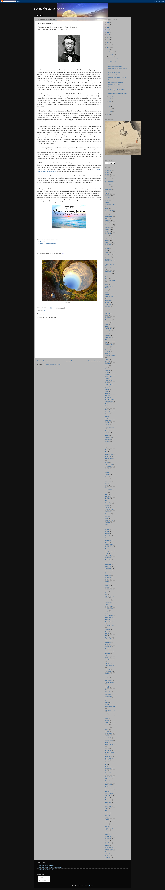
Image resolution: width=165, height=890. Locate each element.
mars (110, 106)
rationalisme (108, 704)
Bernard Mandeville (110, 744)
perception (107, 257)
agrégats (107, 359)
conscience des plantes (108, 471)
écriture (107, 729)
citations (107, 678)
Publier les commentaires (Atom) (52, 364)
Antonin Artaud (109, 740)
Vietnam (107, 813)
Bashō (106, 494)
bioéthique (107, 673)
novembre (111, 54)
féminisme (107, 361)
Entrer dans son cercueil (114, 72)
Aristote (107, 531)
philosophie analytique (108, 584)
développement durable (108, 686)
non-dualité (108, 222)
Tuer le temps (111, 64)
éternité (107, 731)
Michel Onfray (108, 651)
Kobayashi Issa (109, 454)
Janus (106, 770)
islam (106, 382)
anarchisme (108, 564)
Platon (106, 409)
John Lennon (108, 779)
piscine (107, 587)
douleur (107, 309)
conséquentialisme (109, 682)
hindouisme (108, 836)
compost (107, 822)
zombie (107, 722)
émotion (107, 529)
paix (106, 368)
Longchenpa (108, 540)
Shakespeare (108, 806)
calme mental (108, 380)
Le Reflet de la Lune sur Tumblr (45, 869)
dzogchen (107, 347)
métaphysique (108, 189)
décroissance (108, 571)
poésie (106, 176)
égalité (106, 604)
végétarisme (108, 238)
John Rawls (108, 642)
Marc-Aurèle (108, 437)
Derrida (107, 631)
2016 (108, 44)
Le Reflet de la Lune (49, 8)
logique (107, 845)
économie (107, 727)
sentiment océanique (110, 706)
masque (107, 333)
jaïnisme (107, 841)
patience (107, 700)
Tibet (106, 808)
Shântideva (108, 179)
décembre (111, 52)
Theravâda (107, 663)
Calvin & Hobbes (109, 622)
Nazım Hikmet (108, 795)
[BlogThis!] (59, 308)
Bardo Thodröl (109, 617)
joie (106, 276)
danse (106, 824)
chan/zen (107, 193)
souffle (107, 326)
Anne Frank (108, 738)
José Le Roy (108, 535)
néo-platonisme (109, 849)
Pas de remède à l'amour (114, 84)
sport (106, 714)
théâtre (107, 525)
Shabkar (107, 657)
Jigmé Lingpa (108, 638)
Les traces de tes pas (113, 80)
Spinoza (107, 414)
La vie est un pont (112, 87)
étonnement (108, 857)
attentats (107, 468)
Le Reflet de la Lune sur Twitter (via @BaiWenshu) (49, 867)
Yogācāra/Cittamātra (110, 355)
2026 (108, 22)
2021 (108, 32)
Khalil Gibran (108, 784)
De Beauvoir (108, 750)
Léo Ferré (107, 542)
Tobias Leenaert (109, 464)
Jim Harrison (108, 776)
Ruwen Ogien (108, 503)
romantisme (108, 422)
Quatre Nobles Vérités (108, 377)
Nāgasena (107, 313)
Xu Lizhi (107, 815)
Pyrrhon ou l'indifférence (114, 59)
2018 (108, 39)
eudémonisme (108, 274)
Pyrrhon (107, 302)
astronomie (108, 511)
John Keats (108, 640)
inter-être (107, 363)
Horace (107, 766)
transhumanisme (109, 716)
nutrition (107, 579)
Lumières (107, 322)
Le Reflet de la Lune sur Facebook (45, 865)
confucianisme (108, 568)
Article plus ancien (94, 361)
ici (63, 253)
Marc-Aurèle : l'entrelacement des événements (116, 90)
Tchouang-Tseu (109, 509)
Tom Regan (108, 555)
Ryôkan (107, 462)
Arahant (107, 613)
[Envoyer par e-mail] (57, 308)
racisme (107, 702)
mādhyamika (108, 385)
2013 (108, 114)
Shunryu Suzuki (109, 551)
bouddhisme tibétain (110, 204)
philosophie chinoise (110, 280)
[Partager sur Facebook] (62, 308)
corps (106, 290)
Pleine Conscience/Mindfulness (110, 341)
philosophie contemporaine (108, 259)
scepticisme (108, 227)
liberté (106, 278)
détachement (108, 271)
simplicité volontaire (110, 446)
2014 (108, 49)
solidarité (107, 370)
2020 (108, 34)
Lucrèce (107, 791)
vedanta (107, 720)
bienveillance (108, 255)
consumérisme (108, 680)
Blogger (91, 885)
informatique (108, 692)
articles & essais (109, 466)
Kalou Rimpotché (109, 781)
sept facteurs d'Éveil (110, 710)
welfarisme (108, 602)
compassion (108, 229)
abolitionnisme (108, 344)
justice (106, 477)
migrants (107, 479)
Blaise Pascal (108, 320)
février (110, 109)
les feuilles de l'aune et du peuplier (47, 243)
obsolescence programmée (108, 696)
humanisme (108, 244)
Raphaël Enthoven (109, 458)
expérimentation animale (109, 829)
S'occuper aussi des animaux (115, 66)
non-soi (107, 366)
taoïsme (107, 372)
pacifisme (107, 441)
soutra (106, 236)
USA (106, 811)
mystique (107, 294)
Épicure (107, 431)
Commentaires (42, 880)
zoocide (107, 724)
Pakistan (107, 798)
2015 (108, 47)
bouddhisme (108, 170)
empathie (107, 418)
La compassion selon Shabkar (115, 82)
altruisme (107, 306)
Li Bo (106, 538)
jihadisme (107, 349)
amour (43, 310)
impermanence (108, 216)
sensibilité (107, 522)
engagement (108, 233)
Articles (41, 877)
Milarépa (107, 501)
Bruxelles (107, 533)
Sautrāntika (108, 412)
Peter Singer (108, 456)
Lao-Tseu (107, 787)
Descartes (107, 435)
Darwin (107, 748)
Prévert (107, 549)
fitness (106, 832)
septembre (111, 96)
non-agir (107, 483)
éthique (107, 174)
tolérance (107, 527)
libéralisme (108, 439)
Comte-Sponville (109, 625)
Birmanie (107, 498)
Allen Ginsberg (109, 608)
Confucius (107, 629)
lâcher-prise (108, 514)
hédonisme (108, 420)
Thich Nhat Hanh (109, 665)
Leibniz (107, 644)
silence (107, 391)
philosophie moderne (108, 247)
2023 (108, 27)
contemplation (108, 185)
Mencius (107, 649)
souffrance (107, 220)
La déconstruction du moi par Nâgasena (118, 93)
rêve (106, 487)
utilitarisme (108, 600)
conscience (108, 187)
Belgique (107, 393)
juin (110, 104)
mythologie (108, 694)
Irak (106, 635)
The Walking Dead (109, 660)
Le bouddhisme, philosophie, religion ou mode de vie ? (117, 69)
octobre (111, 57)
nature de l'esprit (109, 296)
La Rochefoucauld (109, 406)
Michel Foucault (109, 546)
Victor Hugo (108, 560)
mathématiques (109, 847)
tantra (106, 594)
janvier (110, 111)
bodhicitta (107, 200)
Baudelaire (108, 496)
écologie (107, 240)
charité (107, 819)
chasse (106, 676)
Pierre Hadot (108, 802)
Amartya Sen (108, 735)
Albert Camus (108, 606)
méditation (107, 172)
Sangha (107, 505)
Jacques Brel (108, 768)
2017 (108, 42)
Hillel (106, 764)
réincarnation (108, 444)
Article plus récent (43, 361)
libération (107, 317)
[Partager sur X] (60, 308)
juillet (110, 101)
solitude (107, 425)
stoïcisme (107, 351)
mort (106, 292)
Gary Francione (109, 401)
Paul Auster (108, 800)
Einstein (107, 633)
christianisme (108, 328)
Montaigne (108, 337)
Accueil (39, 15)
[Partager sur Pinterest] (64, 308)
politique (107, 191)
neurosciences (108, 481)
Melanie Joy (108, 646)
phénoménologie (109, 520)
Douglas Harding (109, 752)
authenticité (108, 566)
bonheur (107, 231)
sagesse (107, 214)
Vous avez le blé (112, 61)
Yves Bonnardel (109, 671)
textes (106, 250)
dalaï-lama (107, 474)
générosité (107, 331)
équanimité (108, 300)
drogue (107, 826)
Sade (106, 655)
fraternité (107, 834)
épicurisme (108, 433)
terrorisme (107, 374)
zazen (106, 492)
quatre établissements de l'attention (109, 264)
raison (106, 485)
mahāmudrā (108, 575)
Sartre (106, 804)
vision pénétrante (109, 427)
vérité (106, 353)
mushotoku (108, 577)
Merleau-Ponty (109, 544)
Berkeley (107, 742)
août (110, 99)
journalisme (108, 843)
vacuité (107, 218)
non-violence (108, 311)
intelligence (108, 838)
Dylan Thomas (108, 756)
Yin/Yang (107, 669)
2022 (108, 29)
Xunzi (106, 817)
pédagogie (107, 387)
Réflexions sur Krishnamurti (115, 75)
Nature (107, 202)
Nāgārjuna (107, 242)
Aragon (107, 611)
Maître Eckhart (109, 793)
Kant (106, 403)
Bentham (107, 619)
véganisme (107, 195)
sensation (107, 335)
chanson (107, 416)
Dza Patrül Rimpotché (108, 396)
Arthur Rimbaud (109, 615)
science (107, 389)
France (107, 449)
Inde (106, 452)
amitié (106, 562)
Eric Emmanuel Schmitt (109, 758)
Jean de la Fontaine (110, 773)
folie (106, 689)
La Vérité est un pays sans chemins (117, 77)
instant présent (108, 225)
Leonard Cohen (109, 789)
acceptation (108, 304)
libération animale (109, 181)
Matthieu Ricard (109, 268)
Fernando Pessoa (109, 399)
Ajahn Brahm (108, 733)
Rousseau (107, 653)
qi (105, 851)
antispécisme (108, 198)
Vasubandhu (108, 557)
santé (106, 324)
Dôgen (106, 284)
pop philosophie (109, 589)
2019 (108, 37)
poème (106, 592)
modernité (107, 516)
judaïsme (107, 573)
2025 (108, 24)
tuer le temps (41, 241)
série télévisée (108, 490)
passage (107, 518)
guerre (106, 315)
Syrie (106, 553)
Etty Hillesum (108, 762)
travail (106, 718)
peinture (107, 581)
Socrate (107, 507)
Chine (106, 252)
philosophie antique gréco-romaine (110, 211)
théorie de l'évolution (107, 854)
